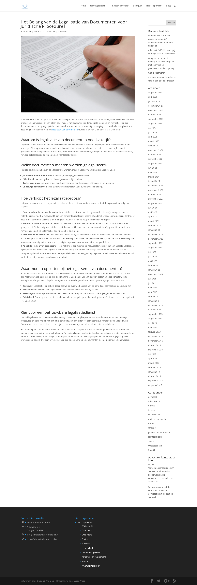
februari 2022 (154, 265)
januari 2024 (154, 181)
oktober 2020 (154, 309)
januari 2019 (154, 371)
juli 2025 (152, 128)
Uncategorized (155, 445)
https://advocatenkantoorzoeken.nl (43, 539)
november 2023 (155, 190)
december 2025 (155, 105)
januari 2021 (154, 300)
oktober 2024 (154, 154)
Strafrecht (86, 561)
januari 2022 (154, 269)
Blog (168, 6)
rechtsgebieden (155, 436)
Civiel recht (87, 534)
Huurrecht (86, 543)
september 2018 (156, 380)
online (151, 423)
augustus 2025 (155, 123)
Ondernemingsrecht (91, 552)
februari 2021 (154, 296)
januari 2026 (154, 101)
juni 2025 (152, 132)
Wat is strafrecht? (156, 72)
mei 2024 (152, 172)
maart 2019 (153, 363)
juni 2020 (152, 323)
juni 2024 (152, 167)
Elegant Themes (45, 581)
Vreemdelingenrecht (91, 565)
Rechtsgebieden (98, 6)
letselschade (154, 414)
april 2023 (152, 216)
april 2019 (152, 358)
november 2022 (155, 238)
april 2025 (152, 136)
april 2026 (152, 96)
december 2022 (155, 234)
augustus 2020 (155, 318)
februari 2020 (154, 331)
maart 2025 (153, 141)
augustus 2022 (155, 247)
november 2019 (155, 340)
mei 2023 (152, 212)
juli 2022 (152, 252)
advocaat (51, 31)
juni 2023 (152, 207)
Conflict (151, 405)
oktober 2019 (154, 345)
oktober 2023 (154, 194)
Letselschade (88, 548)
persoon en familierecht (159, 432)
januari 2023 (154, 229)
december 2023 (155, 185)
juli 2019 (152, 354)
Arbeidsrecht (154, 401)
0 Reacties (62, 31)
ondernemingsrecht (157, 419)
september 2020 (156, 314)
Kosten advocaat (120, 6)
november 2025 (155, 110)
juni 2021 (152, 283)
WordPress (79, 581)
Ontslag (151, 427)
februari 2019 (154, 367)
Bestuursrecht (88, 530)
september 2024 (156, 159)
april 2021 (152, 292)
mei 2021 (152, 287)
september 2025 (156, 119)
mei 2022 (152, 261)
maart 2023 (153, 221)
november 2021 (155, 274)
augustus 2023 (155, 203)
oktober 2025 (154, 114)
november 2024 (155, 150)
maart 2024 (153, 176)
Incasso (151, 410)
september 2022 (156, 243)
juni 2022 (152, 256)
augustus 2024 (155, 163)
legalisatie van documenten (65, 129)
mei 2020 (152, 327)
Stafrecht (152, 441)
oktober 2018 (154, 376)
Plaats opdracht (154, 6)
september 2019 (156, 349)
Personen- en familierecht (94, 556)
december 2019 (155, 336)
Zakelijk (151, 450)
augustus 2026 (155, 92)
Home (83, 6)
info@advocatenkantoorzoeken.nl (42, 534)
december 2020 (155, 305)
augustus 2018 (155, 385)
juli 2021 (152, 278)
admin (28, 31)
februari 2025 (154, 145)
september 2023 (156, 198)
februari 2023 (154, 225)
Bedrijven (137, 6)
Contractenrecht (89, 539)
